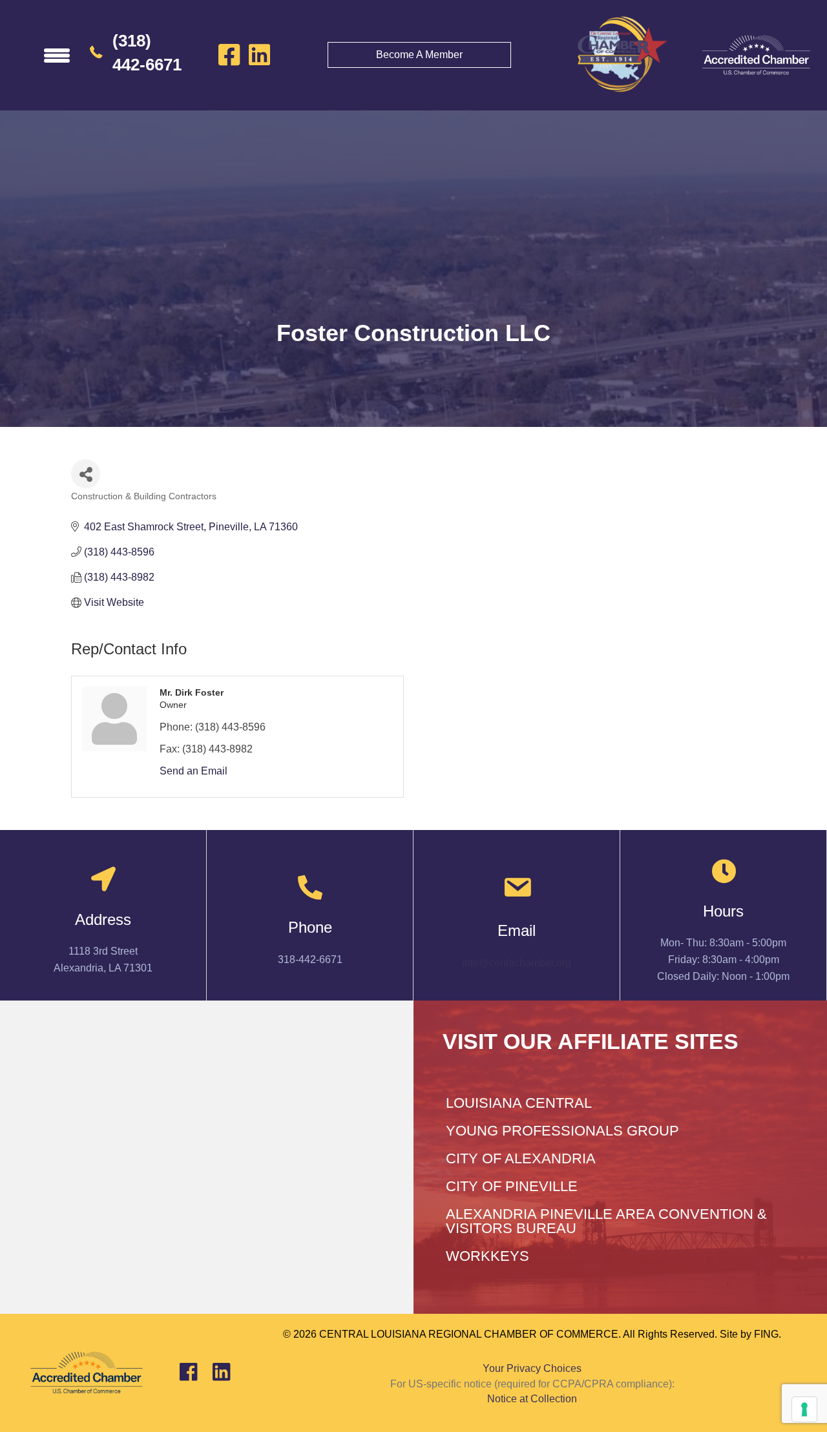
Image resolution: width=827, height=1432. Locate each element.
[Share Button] (85, 473)
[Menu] (57, 55)
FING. (767, 1334)
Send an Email (193, 770)
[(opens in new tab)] (756, 54)
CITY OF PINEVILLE (512, 1186)
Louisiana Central (519, 1103)
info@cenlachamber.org (516, 962)
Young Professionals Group (562, 1131)
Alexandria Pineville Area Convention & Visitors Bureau (606, 1221)
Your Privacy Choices (532, 1368)
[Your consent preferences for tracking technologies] (804, 1409)
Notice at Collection (532, 1398)
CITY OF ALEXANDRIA (521, 1158)
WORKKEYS (487, 1256)
